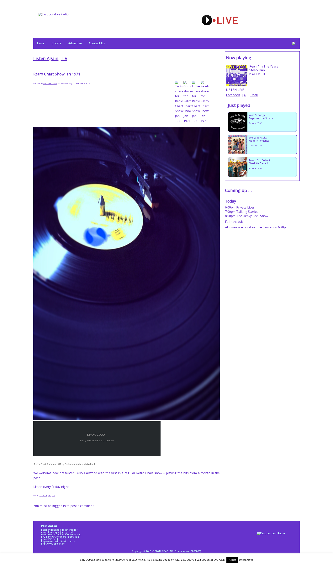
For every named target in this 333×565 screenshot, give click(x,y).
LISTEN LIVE (235, 90)
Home (40, 43)
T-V (64, 58)
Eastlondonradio (73, 464)
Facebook (233, 95)
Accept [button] (232, 559)
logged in (59, 506)
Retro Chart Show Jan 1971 (47, 464)
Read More (246, 559)
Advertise (75, 43)
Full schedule (234, 222)
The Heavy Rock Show (252, 216)
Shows (56, 43)
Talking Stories (247, 211)
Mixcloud (90, 464)
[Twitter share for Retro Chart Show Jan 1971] (179, 102)
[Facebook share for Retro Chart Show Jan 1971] (205, 102)
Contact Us (97, 43)
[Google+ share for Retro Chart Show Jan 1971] (187, 102)
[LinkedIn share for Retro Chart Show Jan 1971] (196, 102)
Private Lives (245, 207)
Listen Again (45, 58)
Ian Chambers (50, 83)
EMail (254, 95)
